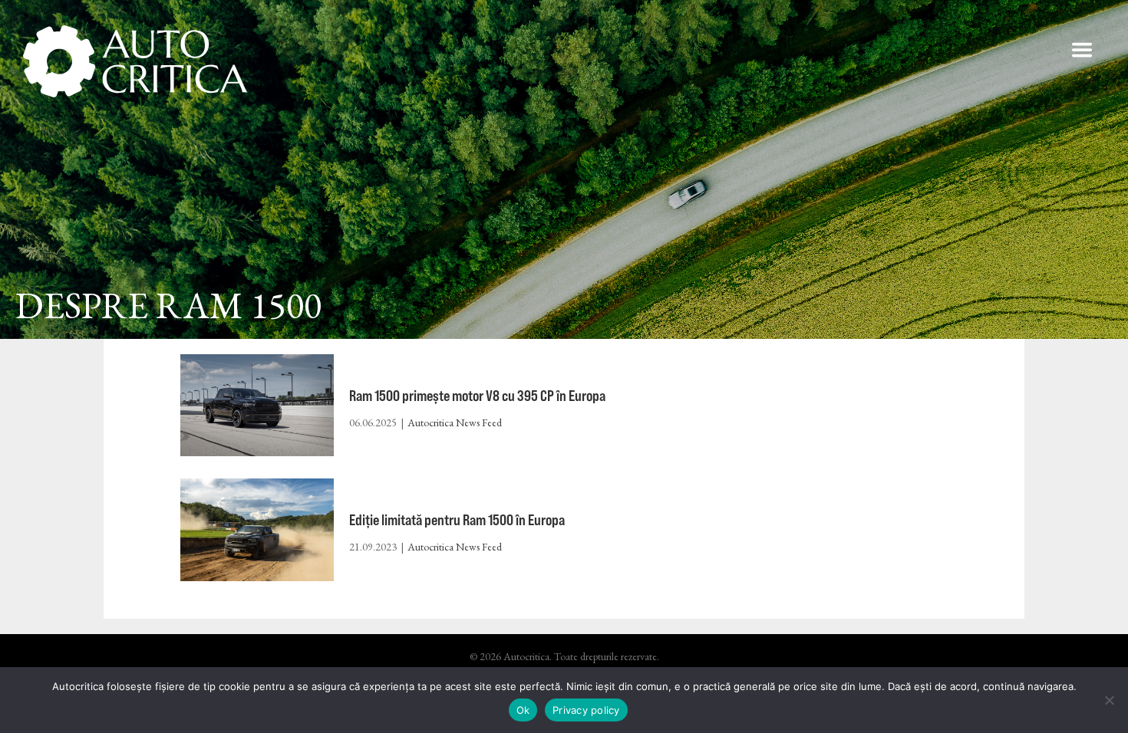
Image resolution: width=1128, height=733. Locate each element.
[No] (1108, 700)
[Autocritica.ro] (136, 61)
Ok (523, 710)
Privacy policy (586, 710)
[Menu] (1082, 50)
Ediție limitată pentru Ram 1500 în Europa (457, 519)
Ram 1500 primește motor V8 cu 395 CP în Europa (477, 395)
